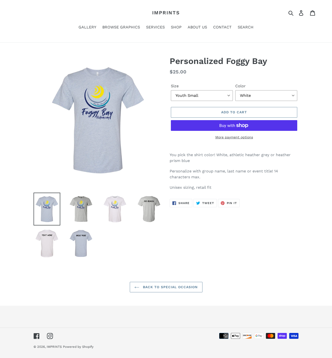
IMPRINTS (166, 13)
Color (240, 86)
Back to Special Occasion (170, 287)
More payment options (234, 137)
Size (175, 86)
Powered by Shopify (78, 347)
